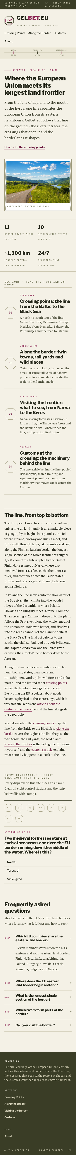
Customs (60, 33)
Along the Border (39, 33)
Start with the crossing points (24, 147)
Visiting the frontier (18, 744)
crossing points (56, 683)
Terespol (13, 870)
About (8, 41)
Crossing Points (14, 33)
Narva (11, 862)
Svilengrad (14, 879)
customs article (42, 749)
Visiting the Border (16, 1110)
